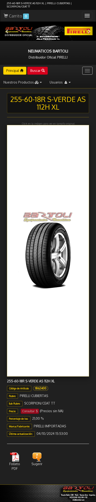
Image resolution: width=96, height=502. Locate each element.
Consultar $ (30, 411)
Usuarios (57, 82)
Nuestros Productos (19, 82)
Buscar (35, 71)
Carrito (17, 15)
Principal (13, 71)
